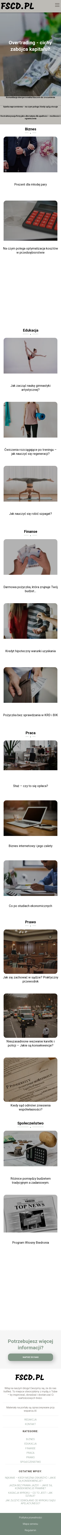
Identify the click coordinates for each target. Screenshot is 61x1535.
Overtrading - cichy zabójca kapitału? (30, 46)
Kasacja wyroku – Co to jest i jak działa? (30, 1494)
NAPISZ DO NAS (30, 1357)
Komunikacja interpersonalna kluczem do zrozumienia (30, 97)
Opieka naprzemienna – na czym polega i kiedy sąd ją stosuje (30, 107)
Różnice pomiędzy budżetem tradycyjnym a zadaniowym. (30, 1180)
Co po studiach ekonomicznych (30, 906)
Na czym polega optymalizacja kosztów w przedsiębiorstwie (30, 250)
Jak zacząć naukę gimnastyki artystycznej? (30, 388)
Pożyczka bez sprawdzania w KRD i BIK (30, 715)
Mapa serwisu (30, 1523)
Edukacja (30, 330)
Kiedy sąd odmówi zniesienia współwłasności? (30, 1107)
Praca (30, 733)
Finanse (30, 531)
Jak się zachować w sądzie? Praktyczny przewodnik (30, 979)
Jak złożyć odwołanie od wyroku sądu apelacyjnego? (30, 1502)
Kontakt (30, 1424)
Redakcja (30, 1419)
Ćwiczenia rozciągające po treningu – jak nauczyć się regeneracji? (30, 452)
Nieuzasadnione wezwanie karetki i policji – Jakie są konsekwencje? (30, 1043)
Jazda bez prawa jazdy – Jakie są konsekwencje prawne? (30, 1487)
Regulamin (30, 1530)
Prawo (30, 922)
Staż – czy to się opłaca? (30, 786)
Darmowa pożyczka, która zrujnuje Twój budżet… (30, 589)
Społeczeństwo (30, 1123)
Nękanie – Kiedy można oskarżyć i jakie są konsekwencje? (30, 1479)
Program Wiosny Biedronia (30, 1242)
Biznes (30, 129)
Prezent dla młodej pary (30, 184)
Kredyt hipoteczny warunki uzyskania (30, 651)
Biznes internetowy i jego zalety (30, 846)
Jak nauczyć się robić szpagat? (30, 514)
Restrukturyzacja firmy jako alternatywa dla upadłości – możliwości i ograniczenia (30, 117)
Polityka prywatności (30, 1517)
